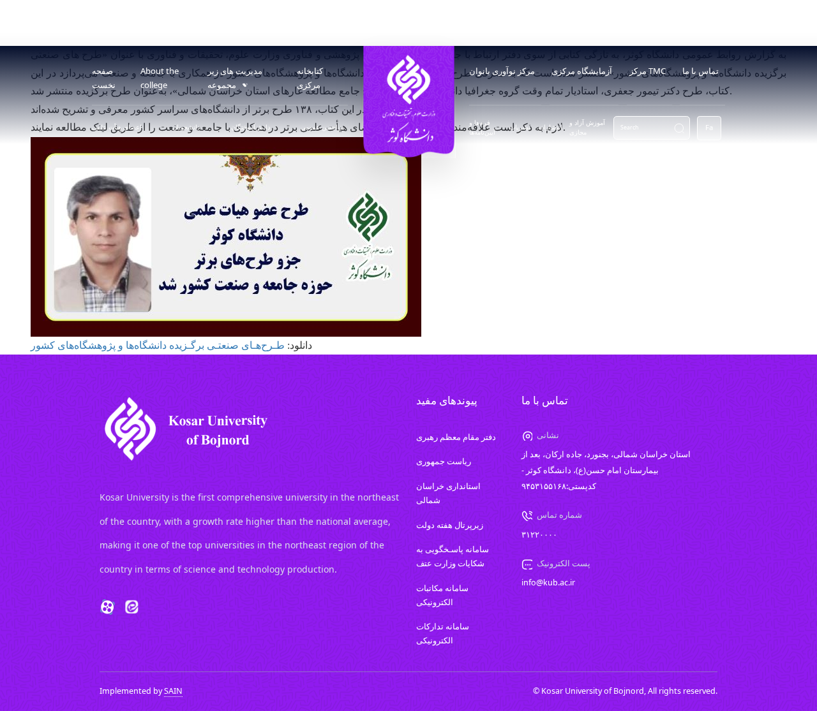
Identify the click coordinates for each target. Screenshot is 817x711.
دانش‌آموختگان (250, 127)
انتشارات (550, 127)
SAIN (173, 690)
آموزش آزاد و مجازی (587, 127)
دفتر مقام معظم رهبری (456, 437)
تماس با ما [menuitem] (700, 71)
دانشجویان (186, 127)
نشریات (519, 127)
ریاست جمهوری (443, 461)
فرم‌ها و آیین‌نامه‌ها (482, 127)
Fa (709, 127)
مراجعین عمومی (323, 127)
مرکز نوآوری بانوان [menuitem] (502, 71)
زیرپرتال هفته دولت (449, 525)
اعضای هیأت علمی (117, 127)
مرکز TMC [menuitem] (647, 71)
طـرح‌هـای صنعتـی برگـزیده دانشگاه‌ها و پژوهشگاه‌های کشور (158, 345)
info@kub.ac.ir (548, 582)
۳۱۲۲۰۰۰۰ (539, 534)
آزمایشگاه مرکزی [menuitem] (581, 71)
